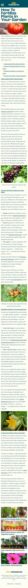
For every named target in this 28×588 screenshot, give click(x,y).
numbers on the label (7, 111)
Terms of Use (18, 583)
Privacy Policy (10, 583)
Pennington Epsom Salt (15, 234)
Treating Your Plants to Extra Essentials (15, 76)
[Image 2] (14, 3)
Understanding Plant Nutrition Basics (14, 64)
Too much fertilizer (16, 279)
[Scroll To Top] (24, 586)
